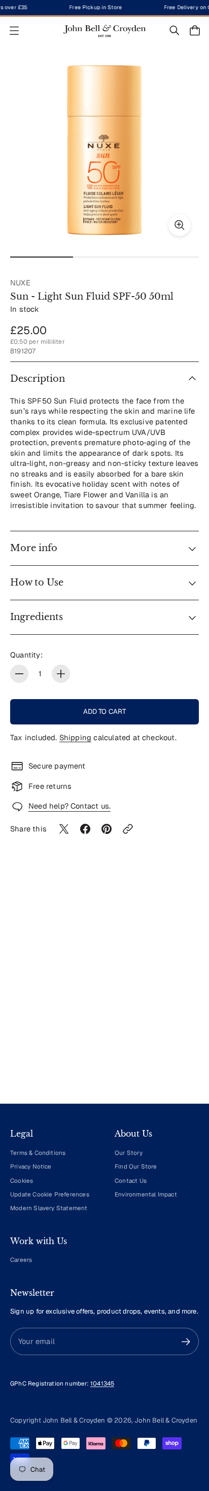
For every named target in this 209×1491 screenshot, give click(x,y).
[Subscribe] (186, 1341)
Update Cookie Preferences (49, 1194)
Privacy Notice (31, 1166)
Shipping (75, 737)
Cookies (21, 1180)
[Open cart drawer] (195, 30)
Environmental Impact (146, 1194)
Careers (21, 1259)
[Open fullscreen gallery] (179, 225)
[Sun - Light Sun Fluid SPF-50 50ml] (104, 150)
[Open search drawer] (174, 30)
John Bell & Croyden (165, 1420)
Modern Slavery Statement (49, 1208)
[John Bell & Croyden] (104, 30)
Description (37, 378)
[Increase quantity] (61, 674)
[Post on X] (64, 829)
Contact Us (131, 1180)
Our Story (129, 1152)
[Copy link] (128, 829)
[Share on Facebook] (85, 829)
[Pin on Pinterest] (106, 829)
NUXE (20, 282)
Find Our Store (136, 1166)
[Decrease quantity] (19, 674)
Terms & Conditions (37, 1152)
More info (33, 548)
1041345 (102, 1383)
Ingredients (36, 617)
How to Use (36, 582)
